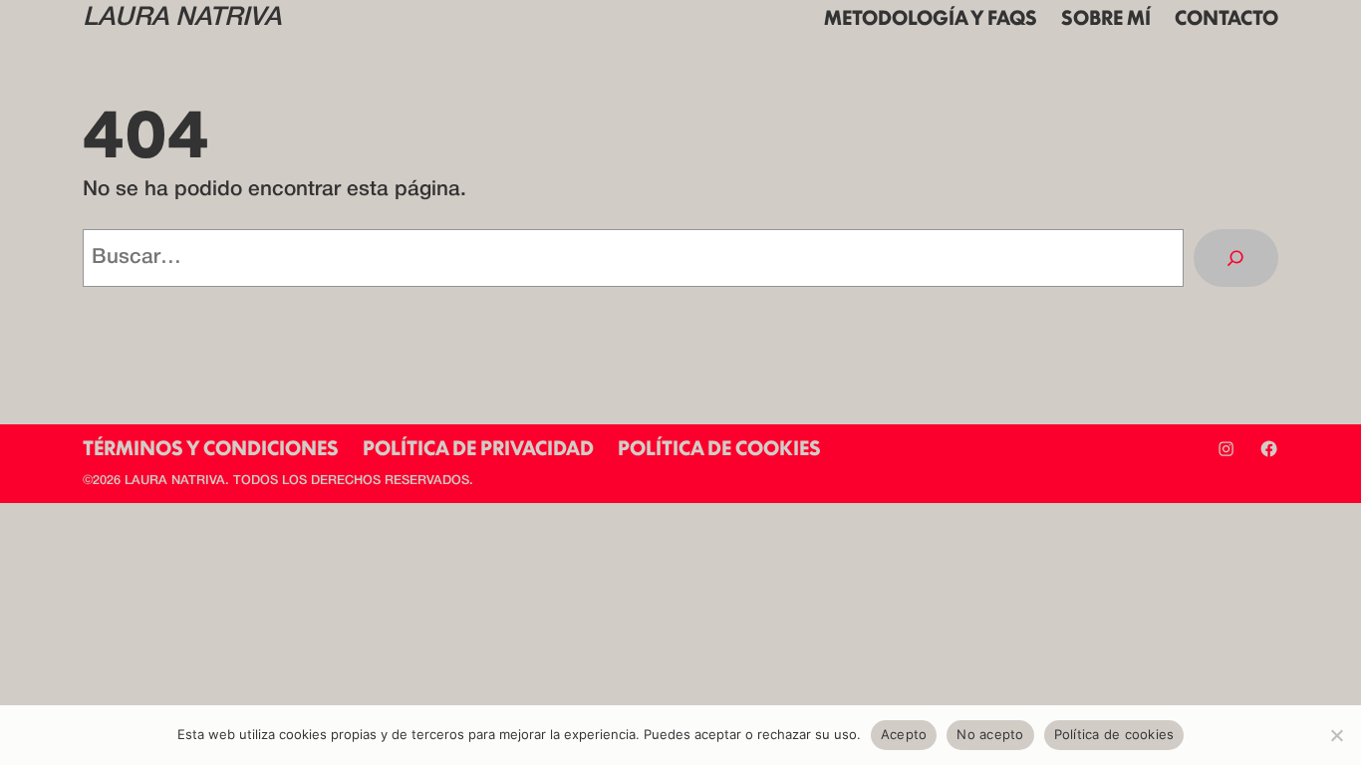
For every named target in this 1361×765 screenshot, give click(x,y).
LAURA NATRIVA (182, 18)
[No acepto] (1336, 735)
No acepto (989, 734)
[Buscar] (1236, 258)
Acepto (904, 734)
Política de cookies (1114, 734)
